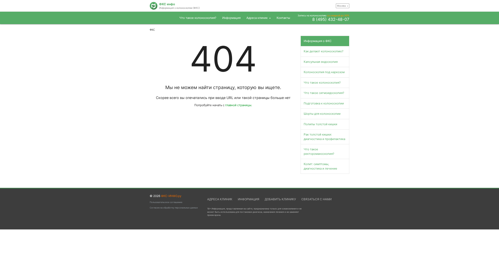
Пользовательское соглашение (166, 202)
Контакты (283, 18)
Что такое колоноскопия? (197, 18)
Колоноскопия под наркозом (324, 72)
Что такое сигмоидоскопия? (324, 93)
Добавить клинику (280, 199)
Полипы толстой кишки (320, 124)
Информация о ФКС (318, 41)
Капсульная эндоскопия (321, 62)
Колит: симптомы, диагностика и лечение (320, 166)
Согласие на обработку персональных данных (174, 207)
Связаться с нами (316, 199)
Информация (231, 18)
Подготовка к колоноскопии (324, 103)
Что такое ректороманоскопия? (319, 151)
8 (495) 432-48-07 (330, 20)
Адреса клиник (257, 18)
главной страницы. (238, 105)
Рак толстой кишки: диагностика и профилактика (324, 137)
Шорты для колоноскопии (322, 114)
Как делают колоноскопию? (323, 51)
